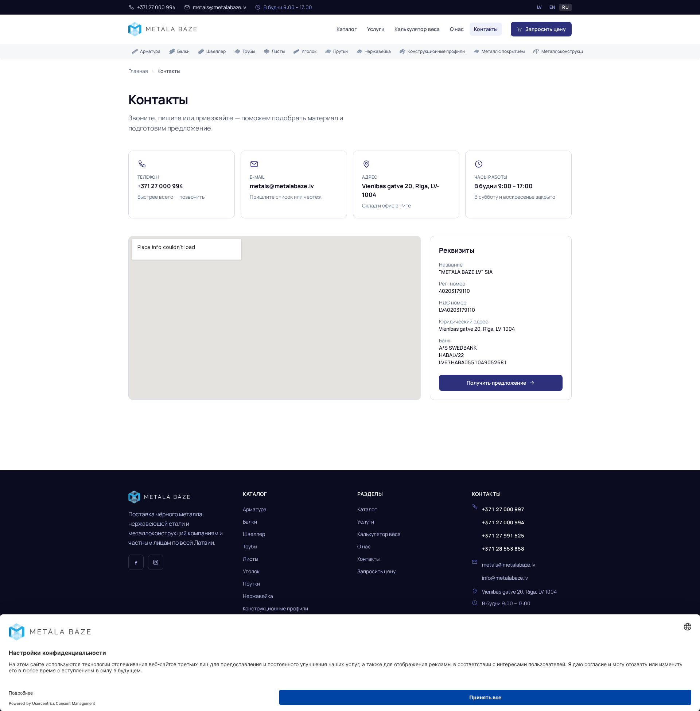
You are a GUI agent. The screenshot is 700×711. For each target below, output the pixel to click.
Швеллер (216, 51)
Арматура (150, 51)
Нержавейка (378, 51)
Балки (183, 51)
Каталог (347, 29)
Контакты (486, 29)
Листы (278, 51)
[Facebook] (136, 562)
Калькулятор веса (417, 29)
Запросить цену (376, 571)
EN (552, 7)
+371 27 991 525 (503, 535)
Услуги (375, 29)
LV (539, 7)
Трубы (248, 51)
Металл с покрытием (503, 51)
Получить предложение (496, 382)
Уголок (309, 51)
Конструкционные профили (436, 51)
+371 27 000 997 (503, 509)
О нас (457, 29)
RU (565, 7)
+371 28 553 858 (503, 548)
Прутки (340, 51)
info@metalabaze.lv (505, 577)
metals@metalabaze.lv (219, 7)
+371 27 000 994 (156, 7)
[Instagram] (155, 562)
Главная (138, 70)
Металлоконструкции (564, 51)
